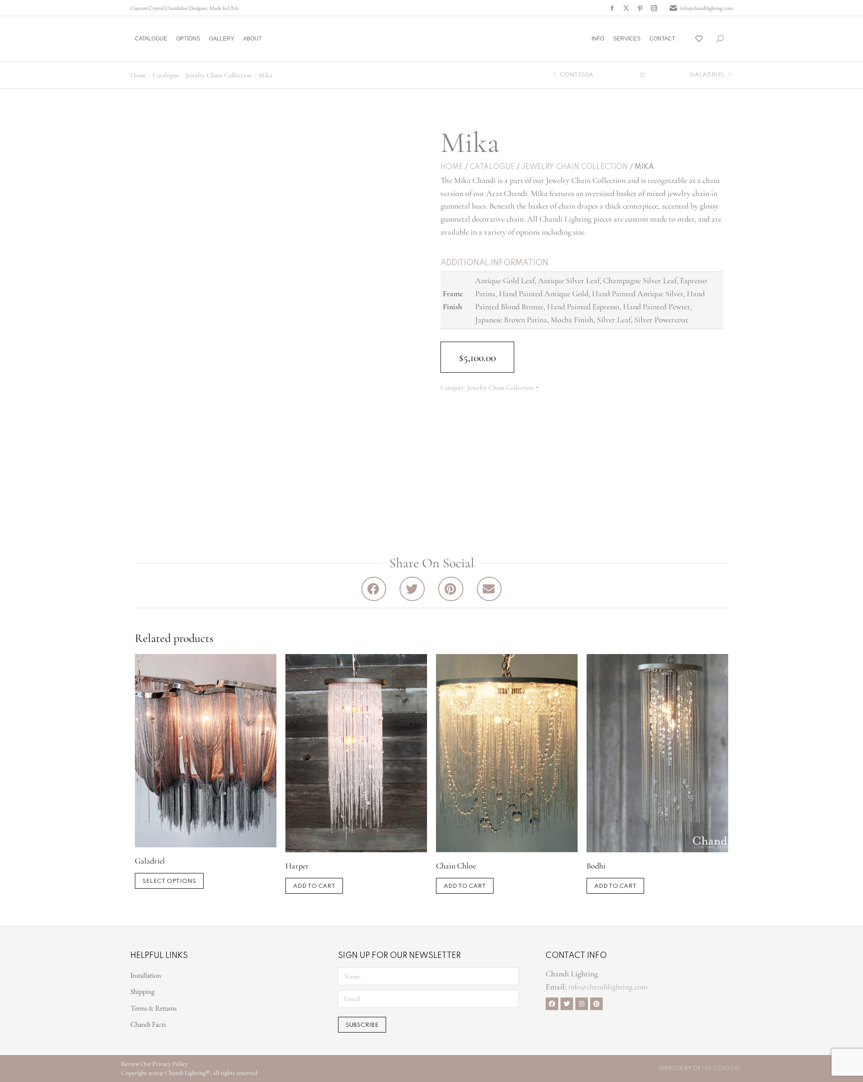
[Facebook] (552, 1003)
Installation (145, 975)
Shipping (142, 991)
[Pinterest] (596, 1003)
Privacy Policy (170, 1064)
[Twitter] (567, 1003)
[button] (133, 7)
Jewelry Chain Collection (574, 167)
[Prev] (556, 75)
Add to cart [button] (314, 886)
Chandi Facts (148, 1024)
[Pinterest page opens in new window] (640, 8)
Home (451, 167)
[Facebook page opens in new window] (612, 8)
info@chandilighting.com (706, 8)
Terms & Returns (153, 1008)
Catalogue (492, 167)
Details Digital (717, 1068)
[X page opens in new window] (626, 8)
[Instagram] (581, 1003)
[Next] (729, 75)
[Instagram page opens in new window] (654, 8)
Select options (169, 881)
